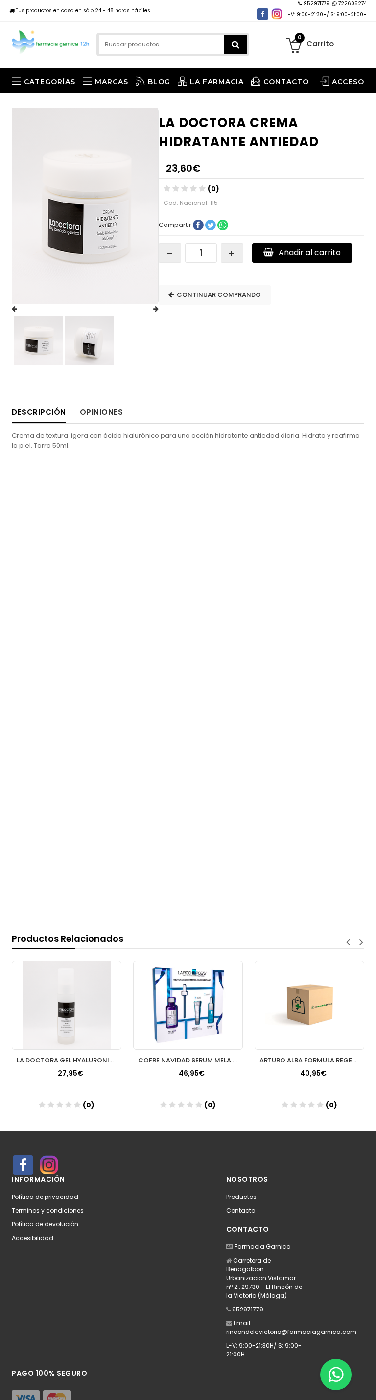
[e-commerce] (51, 40)
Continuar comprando (217, 294)
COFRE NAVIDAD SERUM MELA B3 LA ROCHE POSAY (190, 1060)
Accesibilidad (32, 1238)
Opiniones (101, 412)
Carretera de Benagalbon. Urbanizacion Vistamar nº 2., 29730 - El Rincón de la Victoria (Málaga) (264, 1278)
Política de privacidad (45, 1197)
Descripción (39, 412)
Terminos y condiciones (48, 1210)
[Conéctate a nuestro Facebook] (262, 14)
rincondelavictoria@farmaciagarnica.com (291, 1332)
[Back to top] (366, 1382)
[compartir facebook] (199, 224)
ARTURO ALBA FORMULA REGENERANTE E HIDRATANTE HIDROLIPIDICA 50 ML (311, 1060)
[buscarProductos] (235, 44)
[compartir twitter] (211, 224)
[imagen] (38, 340)
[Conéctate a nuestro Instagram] (276, 14)
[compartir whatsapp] (222, 224)
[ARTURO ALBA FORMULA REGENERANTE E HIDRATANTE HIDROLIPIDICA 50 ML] (309, 1005)
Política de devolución (45, 1224)
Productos (241, 1197)
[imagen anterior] (24, 309)
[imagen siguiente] (146, 309)
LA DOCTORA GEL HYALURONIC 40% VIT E (69, 1060)
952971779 (316, 3)
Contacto (240, 1210)
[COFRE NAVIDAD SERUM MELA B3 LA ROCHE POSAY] (188, 1005)
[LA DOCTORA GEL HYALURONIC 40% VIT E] (66, 1005)
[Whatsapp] (336, 1374)
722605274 (352, 3)
